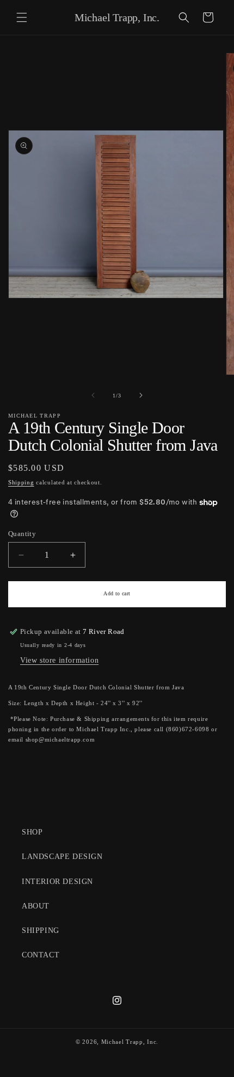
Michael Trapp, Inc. (129, 1041)
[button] (22, 17)
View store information (59, 660)
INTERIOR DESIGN (57, 881)
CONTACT (40, 955)
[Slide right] (141, 395)
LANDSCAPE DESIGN (62, 856)
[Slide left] (93, 395)
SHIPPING (40, 930)
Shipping (21, 482)
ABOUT (36, 906)
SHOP (32, 832)
